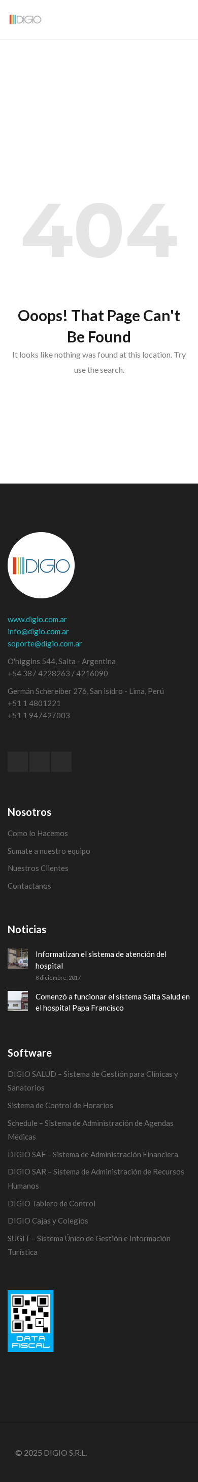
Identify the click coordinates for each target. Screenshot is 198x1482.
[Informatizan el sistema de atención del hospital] (18, 958)
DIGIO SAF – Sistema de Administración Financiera (93, 1154)
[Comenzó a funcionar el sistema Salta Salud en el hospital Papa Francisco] (18, 1001)
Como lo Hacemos (38, 833)
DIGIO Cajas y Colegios (48, 1220)
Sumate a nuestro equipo (49, 850)
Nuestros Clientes (38, 868)
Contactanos (29, 885)
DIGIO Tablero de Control (51, 1203)
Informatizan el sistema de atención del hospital (101, 959)
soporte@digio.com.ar (45, 643)
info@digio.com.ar (38, 631)
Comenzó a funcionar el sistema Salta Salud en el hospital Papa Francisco (113, 1002)
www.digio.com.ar (37, 619)
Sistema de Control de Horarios (60, 1105)
